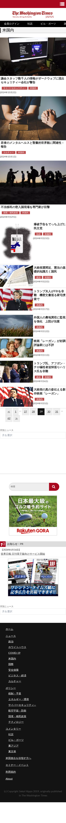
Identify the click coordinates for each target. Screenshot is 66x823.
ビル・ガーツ (48, 23)
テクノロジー (16, 722)
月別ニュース (6, 430)
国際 (10, 664)
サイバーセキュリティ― (14, 88)
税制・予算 (14, 693)
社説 (30, 23)
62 (9, 418)
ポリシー (11, 688)
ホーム (9, 629)
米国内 (33, 88)
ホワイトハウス (17, 647)
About (9, 779)
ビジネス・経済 (17, 675)
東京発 (12, 751)
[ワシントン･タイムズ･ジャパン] (33, 14)
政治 (38, 277)
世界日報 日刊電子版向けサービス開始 (23, 554)
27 (25, 411)
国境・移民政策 (10, 213)
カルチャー (8, 152)
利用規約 (11, 772)
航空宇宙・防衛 (17, 710)
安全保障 (13, 670)
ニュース (11, 636)
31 (56, 411)
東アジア (13, 746)
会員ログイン (11, 23)
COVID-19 (14, 653)
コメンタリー (13, 729)
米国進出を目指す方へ (18, 758)
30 (48, 411)
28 (33, 411)
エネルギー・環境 (18, 699)
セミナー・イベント (17, 765)
